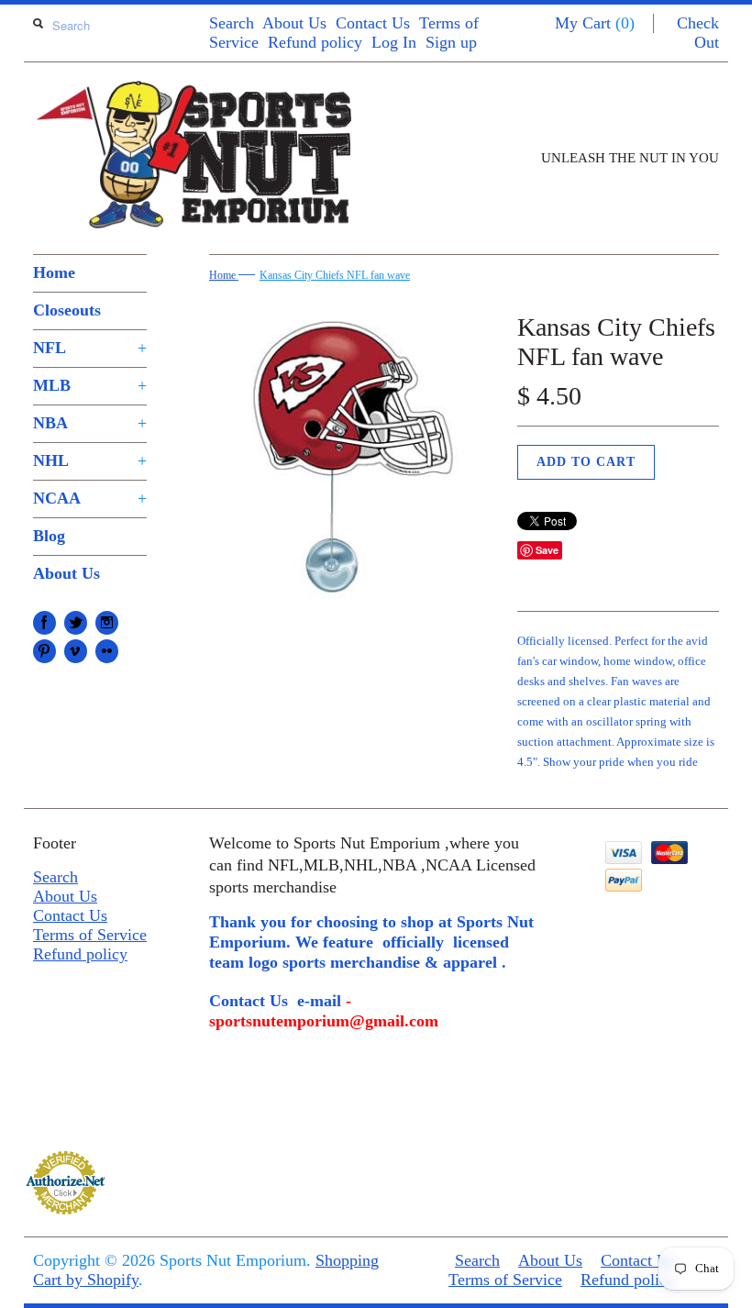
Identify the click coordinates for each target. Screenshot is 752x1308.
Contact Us (373, 23)
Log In (393, 42)
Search (231, 23)
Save (547, 550)
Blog (49, 536)
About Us (294, 23)
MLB (90, 385)
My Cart (595, 23)
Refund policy (315, 42)
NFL (90, 347)
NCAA (90, 498)
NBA (90, 423)
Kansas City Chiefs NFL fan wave (335, 275)
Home (54, 272)
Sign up (451, 42)
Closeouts (67, 310)
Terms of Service (90, 935)
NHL (90, 460)
